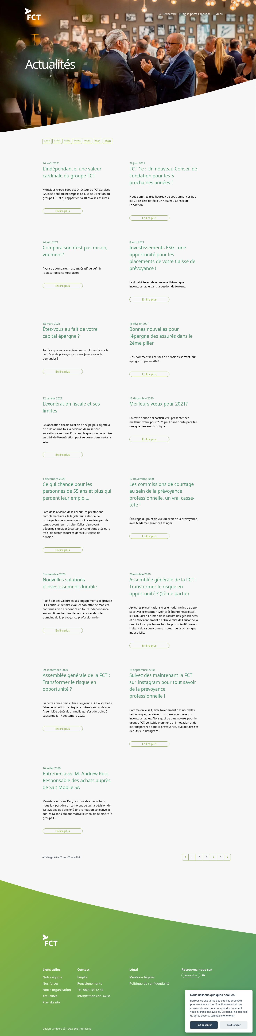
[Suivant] (227, 857)
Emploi (82, 977)
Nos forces (51, 983)
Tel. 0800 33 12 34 (90, 990)
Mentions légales (142, 977)
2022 (87, 141)
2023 (77, 141)
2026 (47, 141)
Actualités (50, 996)
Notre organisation (57, 990)
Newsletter (190, 975)
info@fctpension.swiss (93, 996)
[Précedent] (185, 857)
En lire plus (62, 211)
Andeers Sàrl (59, 1028)
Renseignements (89, 983)
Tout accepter (204, 1024)
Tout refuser (234, 1024)
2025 (57, 141)
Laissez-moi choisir (223, 1015)
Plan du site (51, 1002)
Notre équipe (52, 977)
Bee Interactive (82, 1028)
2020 (107, 141)
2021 (97, 141)
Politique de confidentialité (149, 983)
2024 (67, 141)
